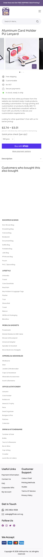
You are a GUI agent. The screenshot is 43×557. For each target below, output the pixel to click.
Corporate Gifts (8, 487)
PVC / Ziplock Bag (8, 265)
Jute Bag (5, 253)
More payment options (21, 151)
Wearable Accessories (10, 377)
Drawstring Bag (8, 229)
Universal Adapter (8, 342)
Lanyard (5, 392)
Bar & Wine (6, 446)
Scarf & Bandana (8, 381)
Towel (4, 307)
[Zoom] (34, 66)
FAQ (3, 483)
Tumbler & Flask (8, 434)
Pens (4, 407)
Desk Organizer (8, 411)
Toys (4, 299)
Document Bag (7, 241)
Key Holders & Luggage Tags (13, 291)
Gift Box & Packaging (9, 315)
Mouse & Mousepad (9, 338)
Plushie (4, 295)
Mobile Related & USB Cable (12, 334)
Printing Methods (28, 482)
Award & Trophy (8, 403)
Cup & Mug (6, 450)
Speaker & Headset (9, 346)
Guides (24, 487)
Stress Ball (6, 303)
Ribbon (5, 311)
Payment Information (10, 475)
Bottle (4, 438)
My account (6, 492)
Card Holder (6, 396)
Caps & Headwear (9, 373)
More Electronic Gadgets (11, 350)
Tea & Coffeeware (9, 442)
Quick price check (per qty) (14, 134)
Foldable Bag (7, 249)
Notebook (6, 399)
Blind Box (5, 319)
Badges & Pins (7, 415)
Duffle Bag (6, 245)
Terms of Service (29, 491)
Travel (4, 279)
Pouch (4, 261)
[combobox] (21, 21)
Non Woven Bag (8, 225)
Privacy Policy (27, 495)
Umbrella (5, 276)
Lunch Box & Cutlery (9, 458)
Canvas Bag (6, 233)
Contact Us (6, 479)
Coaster (5, 454)
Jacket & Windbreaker (10, 369)
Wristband (6, 361)
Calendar (5, 423)
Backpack (6, 237)
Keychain (5, 287)
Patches (5, 419)
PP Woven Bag (7, 257)
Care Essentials (8, 283)
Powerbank (6, 330)
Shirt (4, 365)
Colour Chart (27, 478)
